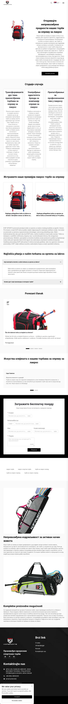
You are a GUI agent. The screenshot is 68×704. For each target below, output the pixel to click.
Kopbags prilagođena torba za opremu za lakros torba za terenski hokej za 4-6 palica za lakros (50, 215)
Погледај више (9, 342)
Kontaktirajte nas (40, 651)
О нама (37, 643)
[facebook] (9, 657)
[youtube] (5, 657)
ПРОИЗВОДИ (39, 645)
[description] (10, 641)
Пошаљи (34, 450)
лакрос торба (10, 469)
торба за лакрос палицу (42, 469)
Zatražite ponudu (50, 73)
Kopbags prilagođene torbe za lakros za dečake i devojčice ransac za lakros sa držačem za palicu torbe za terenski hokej (18, 215)
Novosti (37, 648)
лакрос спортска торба (24, 469)
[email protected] (11, 679)
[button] (27, 348)
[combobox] (10, 423)
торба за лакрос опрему (13, 473)
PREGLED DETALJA (18, 197)
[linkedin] (14, 657)
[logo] (7, 2)
